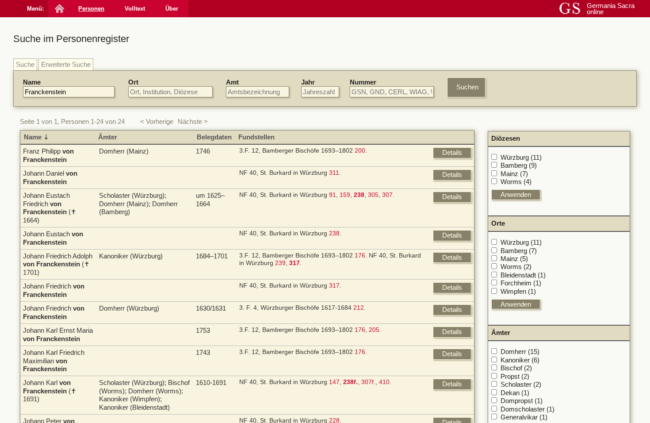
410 (384, 382)
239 (280, 263)
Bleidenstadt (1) (523, 275)
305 (373, 195)
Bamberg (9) (519, 165)
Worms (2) (516, 266)
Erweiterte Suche (66, 64)
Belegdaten (214, 137)
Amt (232, 82)
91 (332, 195)
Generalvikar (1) (524, 417)
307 (387, 195)
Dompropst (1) (522, 400)
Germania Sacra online (611, 8)
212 (358, 307)
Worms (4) (516, 181)
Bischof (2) (516, 368)
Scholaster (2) (521, 384)
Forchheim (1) (521, 283)
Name (32, 82)
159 (345, 195)
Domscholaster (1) (527, 409)
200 (360, 150)
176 (360, 255)
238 (334, 233)
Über (171, 8)
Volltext (135, 8)
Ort (133, 82)
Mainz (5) (514, 258)
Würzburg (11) (521, 157)
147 (334, 382)
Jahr (308, 82)
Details (452, 152)
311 (334, 172)
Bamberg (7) (519, 250)
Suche (25, 64)
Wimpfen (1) (518, 291)
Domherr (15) (520, 351)
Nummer (363, 82)
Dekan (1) (515, 392)
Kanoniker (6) (520, 360)
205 (374, 330)
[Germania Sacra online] (58, 8)
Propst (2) (515, 376)
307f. (368, 382)
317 (334, 285)
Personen (91, 8)
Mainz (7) (514, 173)
